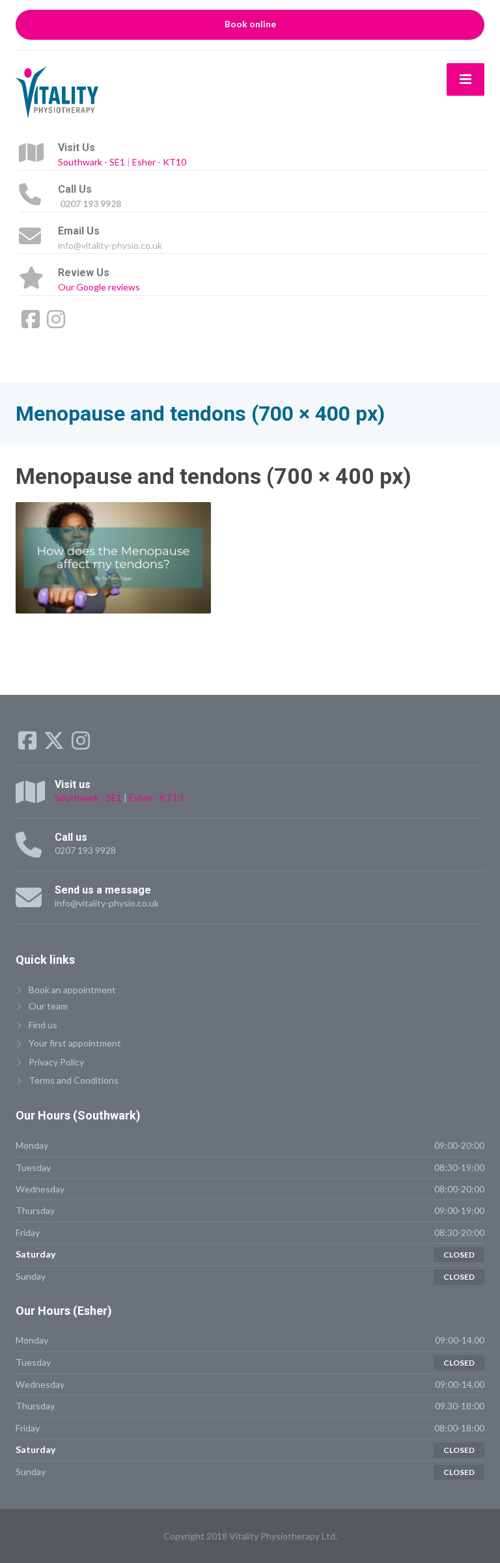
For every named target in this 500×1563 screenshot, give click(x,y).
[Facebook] (31, 323)
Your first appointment (75, 1043)
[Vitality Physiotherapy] (57, 90)
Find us (43, 1024)
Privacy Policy (56, 1061)
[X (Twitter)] (55, 744)
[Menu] (465, 79)
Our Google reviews (99, 286)
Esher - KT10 (159, 161)
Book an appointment (72, 989)
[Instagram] (56, 323)
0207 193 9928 (85, 850)
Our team (48, 1005)
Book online (250, 24)
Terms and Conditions (73, 1080)
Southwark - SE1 (91, 161)
